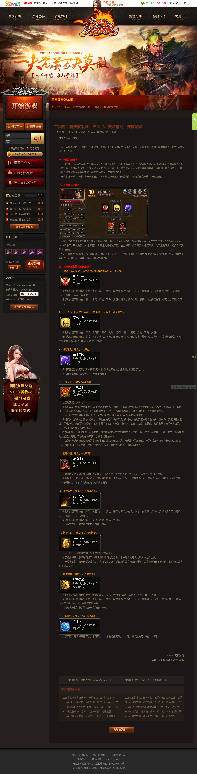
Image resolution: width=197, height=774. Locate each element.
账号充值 (161, 3)
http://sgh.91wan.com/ (172, 659)
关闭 (194, 357)
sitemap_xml (113, 759)
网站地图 (96, 759)
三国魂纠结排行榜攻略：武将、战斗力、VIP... (90, 680)
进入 (40, 195)
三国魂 (15, 16)
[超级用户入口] (24, 163)
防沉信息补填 (100, 755)
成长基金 (21, 405)
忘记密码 (34, 148)
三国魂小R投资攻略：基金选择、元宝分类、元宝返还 (152, 707)
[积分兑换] (14, 267)
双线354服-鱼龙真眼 (20, 209)
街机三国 (62, 3)
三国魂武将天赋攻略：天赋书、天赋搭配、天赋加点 (89, 716)
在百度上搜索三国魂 (66, 138)
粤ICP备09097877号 (113, 763)
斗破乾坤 (73, 3)
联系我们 (82, 759)
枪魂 (54, 3)
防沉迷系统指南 (80, 755)
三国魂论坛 (157, 16)
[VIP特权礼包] (24, 173)
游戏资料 (63, 16)
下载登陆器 (21, 398)
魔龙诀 (46, 3)
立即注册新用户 (16, 148)
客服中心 (181, 16)
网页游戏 (85, 107)
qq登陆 (24, 154)
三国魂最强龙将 (110, 107)
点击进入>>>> (24, 299)
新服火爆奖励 (21, 386)
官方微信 (150, 3)
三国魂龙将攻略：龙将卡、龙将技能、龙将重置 (87, 711)
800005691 (27, 289)
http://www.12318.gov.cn (112, 768)
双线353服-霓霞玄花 (20, 214)
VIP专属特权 (21, 392)
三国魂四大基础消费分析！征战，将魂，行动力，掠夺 (90, 702)
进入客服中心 (24, 307)
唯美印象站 (21, 411)
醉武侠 (37, 3)
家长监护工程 (118, 755)
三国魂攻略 (133, 16)
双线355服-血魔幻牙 (20, 203)
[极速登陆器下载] (24, 182)
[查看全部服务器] (24, 227)
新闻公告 (39, 16)
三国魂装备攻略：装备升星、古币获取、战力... (146, 680)
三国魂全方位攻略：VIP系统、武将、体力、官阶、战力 (91, 707)
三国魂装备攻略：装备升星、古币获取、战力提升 (150, 716)
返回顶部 (121, 730)
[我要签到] (34, 265)
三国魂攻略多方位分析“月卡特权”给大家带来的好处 (89, 697)
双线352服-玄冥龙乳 (20, 219)
